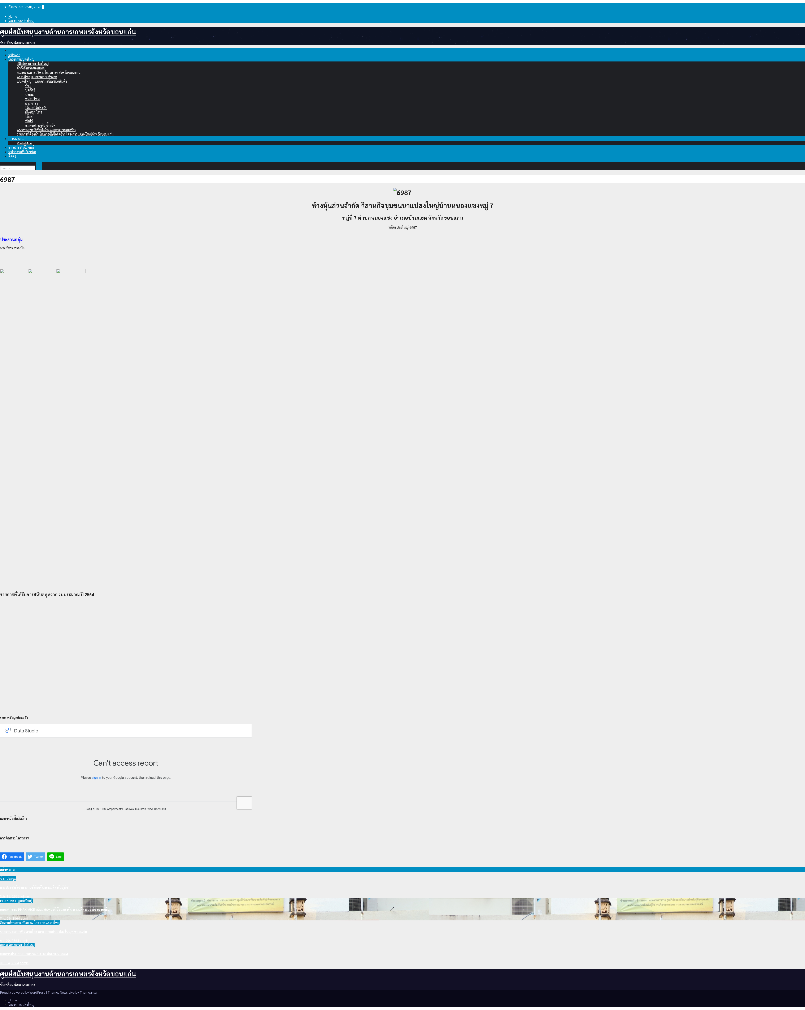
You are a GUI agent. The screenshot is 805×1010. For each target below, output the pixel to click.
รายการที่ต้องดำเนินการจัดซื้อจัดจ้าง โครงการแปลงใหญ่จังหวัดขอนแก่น (65, 134)
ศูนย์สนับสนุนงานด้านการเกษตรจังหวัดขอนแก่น (68, 31)
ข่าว (3, 878)
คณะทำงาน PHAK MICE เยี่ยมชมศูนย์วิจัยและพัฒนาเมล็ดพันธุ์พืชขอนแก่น (54, 909)
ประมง (29, 94)
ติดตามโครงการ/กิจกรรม (17, 922)
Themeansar (88, 992)
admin (24, 896)
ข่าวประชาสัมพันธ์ (21, 147)
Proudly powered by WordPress (23, 992)
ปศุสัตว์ (30, 90)
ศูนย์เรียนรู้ (25, 900)
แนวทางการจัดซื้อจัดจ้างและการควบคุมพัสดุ (46, 130)
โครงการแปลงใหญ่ (21, 20)
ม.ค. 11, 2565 (9, 896)
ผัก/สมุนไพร (33, 112)
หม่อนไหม (32, 99)
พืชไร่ (29, 121)
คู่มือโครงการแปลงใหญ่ (33, 63)
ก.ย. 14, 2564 (9, 962)
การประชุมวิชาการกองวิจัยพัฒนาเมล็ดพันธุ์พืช (34, 887)
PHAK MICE (16, 138)
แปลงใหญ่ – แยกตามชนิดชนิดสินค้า (42, 81)
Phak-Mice (24, 143)
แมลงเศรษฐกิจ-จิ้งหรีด (40, 125)
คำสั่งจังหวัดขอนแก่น (31, 68)
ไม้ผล (28, 116)
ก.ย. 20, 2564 (9, 940)
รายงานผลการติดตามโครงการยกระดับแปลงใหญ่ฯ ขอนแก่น (43, 931)
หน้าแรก (14, 55)
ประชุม (11, 878)
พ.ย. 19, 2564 (10, 918)
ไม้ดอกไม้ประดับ (36, 108)
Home (12, 16)
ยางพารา (31, 103)
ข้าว (28, 86)
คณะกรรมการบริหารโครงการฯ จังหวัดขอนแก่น (48, 72)
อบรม (4, 945)
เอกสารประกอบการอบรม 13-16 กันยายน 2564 (34, 953)
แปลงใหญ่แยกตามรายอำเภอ (37, 77)
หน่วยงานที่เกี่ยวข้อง (22, 152)
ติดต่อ (12, 156)
